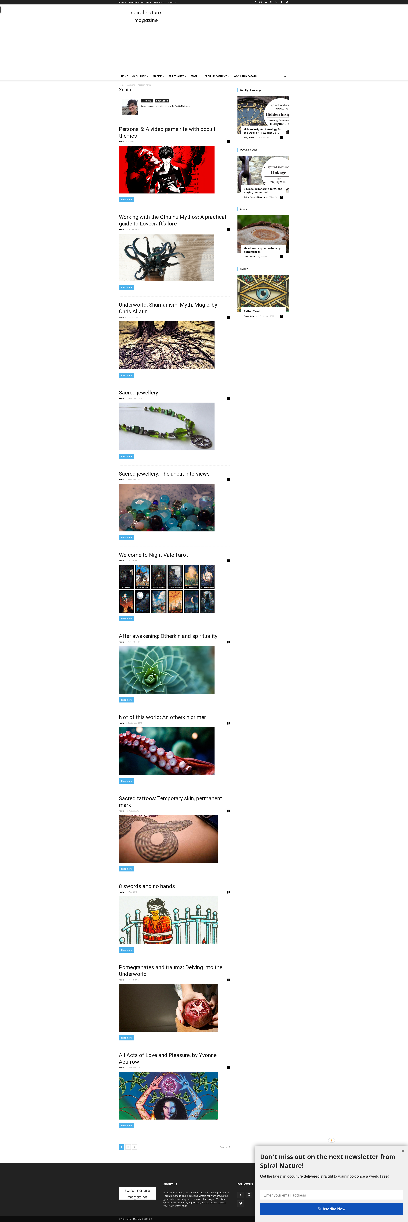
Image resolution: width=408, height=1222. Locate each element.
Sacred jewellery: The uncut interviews (164, 474)
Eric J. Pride (249, 137)
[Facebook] (255, 2)
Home (124, 76)
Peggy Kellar (249, 316)
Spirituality (176, 76)
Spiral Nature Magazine (255, 197)
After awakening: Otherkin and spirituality (168, 636)
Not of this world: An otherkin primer (162, 717)
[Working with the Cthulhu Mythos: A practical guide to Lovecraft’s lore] (174, 257)
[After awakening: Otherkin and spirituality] (174, 670)
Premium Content (216, 76)
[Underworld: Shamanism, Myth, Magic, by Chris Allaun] (174, 345)
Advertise (158, 2)
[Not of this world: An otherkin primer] (174, 751)
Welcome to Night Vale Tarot (153, 555)
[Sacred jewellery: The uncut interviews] (174, 507)
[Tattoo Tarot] (263, 293)
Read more (126, 199)
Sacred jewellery (138, 392)
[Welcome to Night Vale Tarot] (174, 589)
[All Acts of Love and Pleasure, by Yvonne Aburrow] (174, 1096)
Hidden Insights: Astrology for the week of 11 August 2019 (263, 131)
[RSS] (276, 2)
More (194, 76)
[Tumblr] (281, 2)
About (121, 2)
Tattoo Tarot (252, 311)
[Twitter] (286, 2)
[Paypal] (271, 2)
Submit (171, 2)
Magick (157, 76)
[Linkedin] (265, 2)
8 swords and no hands (147, 886)
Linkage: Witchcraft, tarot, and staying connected (263, 190)
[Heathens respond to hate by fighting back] (263, 234)
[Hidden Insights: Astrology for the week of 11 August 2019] (263, 115)
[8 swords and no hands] (174, 920)
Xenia (121, 141)
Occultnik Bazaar (245, 76)
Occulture (139, 76)
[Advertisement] (204, 48)
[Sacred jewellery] (174, 426)
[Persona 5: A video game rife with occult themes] (174, 169)
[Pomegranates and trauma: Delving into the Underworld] (174, 1008)
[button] (285, 76)
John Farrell (249, 256)
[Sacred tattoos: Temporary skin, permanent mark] (174, 839)
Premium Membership (139, 2)
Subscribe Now (331, 1208)
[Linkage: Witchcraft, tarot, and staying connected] (263, 174)
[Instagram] (260, 2)
